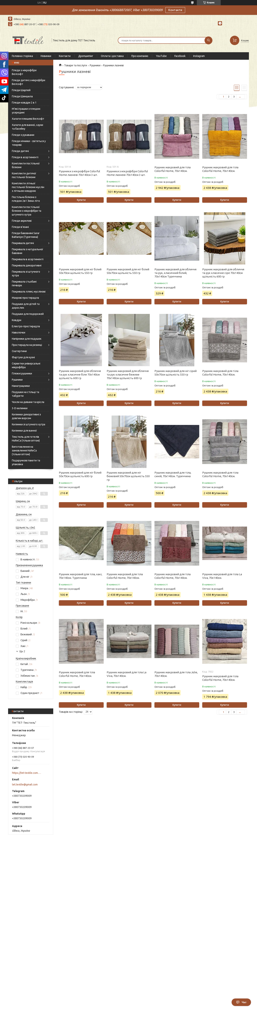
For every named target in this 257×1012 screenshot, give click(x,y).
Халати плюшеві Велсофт (28, 118)
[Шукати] (208, 40)
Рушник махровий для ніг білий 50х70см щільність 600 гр (80, 474)
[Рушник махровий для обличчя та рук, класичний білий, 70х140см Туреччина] (176, 238)
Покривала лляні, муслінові (29, 291)
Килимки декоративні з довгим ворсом (26, 416)
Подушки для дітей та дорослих (26, 305)
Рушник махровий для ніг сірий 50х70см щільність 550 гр (175, 372)
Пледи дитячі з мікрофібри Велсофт (28, 82)
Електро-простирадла (26, 326)
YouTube (161, 56)
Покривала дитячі (23, 243)
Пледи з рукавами (23, 134)
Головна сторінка (22, 56)
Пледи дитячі (20, 151)
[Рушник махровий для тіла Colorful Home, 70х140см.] (176, 136)
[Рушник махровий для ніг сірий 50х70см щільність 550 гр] (176, 340)
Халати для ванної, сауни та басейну (27, 126)
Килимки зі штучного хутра (28, 424)
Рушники (17, 379)
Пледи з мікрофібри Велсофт (24, 72)
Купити (81, 199)
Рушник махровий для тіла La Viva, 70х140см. (222, 576)
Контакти (175, 10)
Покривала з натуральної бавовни (27, 251)
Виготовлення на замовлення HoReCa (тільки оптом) (24, 450)
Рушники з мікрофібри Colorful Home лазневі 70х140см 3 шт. (79, 173)
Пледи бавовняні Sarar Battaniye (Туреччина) (26, 235)
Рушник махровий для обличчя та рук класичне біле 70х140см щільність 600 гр (80, 374)
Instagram (199, 56)
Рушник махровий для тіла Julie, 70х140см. (176, 674)
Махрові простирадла (25, 297)
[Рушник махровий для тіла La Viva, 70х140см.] (224, 543)
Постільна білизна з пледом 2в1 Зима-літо (26, 199)
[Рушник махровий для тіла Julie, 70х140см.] (176, 641)
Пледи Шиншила (22, 96)
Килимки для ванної (24, 430)
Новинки (46, 56)
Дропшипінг (85, 56)
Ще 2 (22, 651)
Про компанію (139, 56)
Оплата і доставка (112, 56)
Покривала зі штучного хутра (26, 273)
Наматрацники (21, 385)
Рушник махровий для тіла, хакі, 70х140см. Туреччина (80, 576)
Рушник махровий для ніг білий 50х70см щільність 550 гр (80, 271)
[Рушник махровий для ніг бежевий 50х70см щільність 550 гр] (129, 441)
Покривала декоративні (26, 265)
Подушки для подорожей (28, 313)
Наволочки (18, 332)
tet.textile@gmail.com (25, 784)
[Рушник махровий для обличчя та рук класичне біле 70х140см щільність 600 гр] (81, 340)
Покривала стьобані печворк (24, 283)
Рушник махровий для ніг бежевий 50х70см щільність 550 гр (128, 476)
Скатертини (19, 351)
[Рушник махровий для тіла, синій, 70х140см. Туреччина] (176, 441)
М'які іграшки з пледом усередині (26, 110)
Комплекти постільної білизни (26, 165)
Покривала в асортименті (27, 259)
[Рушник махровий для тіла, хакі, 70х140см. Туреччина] (81, 543)
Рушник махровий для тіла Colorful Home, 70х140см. (172, 169)
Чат (244, 1002)
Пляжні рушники (22, 373)
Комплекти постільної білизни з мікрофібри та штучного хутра (26, 211)
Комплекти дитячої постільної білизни (24, 175)
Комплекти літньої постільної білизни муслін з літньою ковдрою (28, 187)
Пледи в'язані (20, 226)
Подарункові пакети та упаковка (26, 462)
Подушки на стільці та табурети (25, 394)
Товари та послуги (75, 65)
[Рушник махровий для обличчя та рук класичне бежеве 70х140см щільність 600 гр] (129, 340)
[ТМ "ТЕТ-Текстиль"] (28, 40)
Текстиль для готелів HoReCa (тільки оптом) (26, 438)
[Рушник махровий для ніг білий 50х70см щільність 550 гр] (81, 238)
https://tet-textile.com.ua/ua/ (27, 772)
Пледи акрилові (22, 220)
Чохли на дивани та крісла (28, 402)
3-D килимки (19, 408)
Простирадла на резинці (27, 344)
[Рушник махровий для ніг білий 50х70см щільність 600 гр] (81, 441)
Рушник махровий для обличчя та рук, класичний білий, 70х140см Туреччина (175, 273)
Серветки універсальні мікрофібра (26, 365)
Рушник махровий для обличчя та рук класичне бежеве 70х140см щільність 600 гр (128, 374)
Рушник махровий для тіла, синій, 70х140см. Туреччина (172, 474)
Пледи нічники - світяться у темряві (29, 143)
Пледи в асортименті (25, 157)
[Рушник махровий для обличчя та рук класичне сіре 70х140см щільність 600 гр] (224, 238)
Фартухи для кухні (23, 357)
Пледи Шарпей (21, 90)
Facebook (180, 56)
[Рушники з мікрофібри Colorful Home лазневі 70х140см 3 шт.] (81, 136)
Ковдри (16, 320)
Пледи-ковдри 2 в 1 (24, 102)
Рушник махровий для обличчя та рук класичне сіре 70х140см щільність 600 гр (223, 273)
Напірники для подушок (26, 338)
